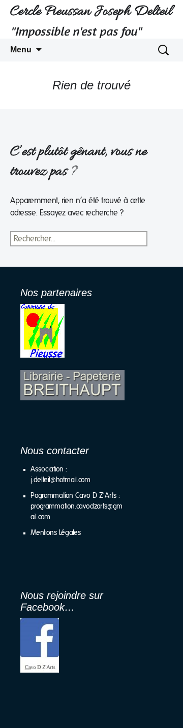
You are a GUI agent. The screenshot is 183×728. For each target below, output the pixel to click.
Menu (21, 49)
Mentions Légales (55, 532)
